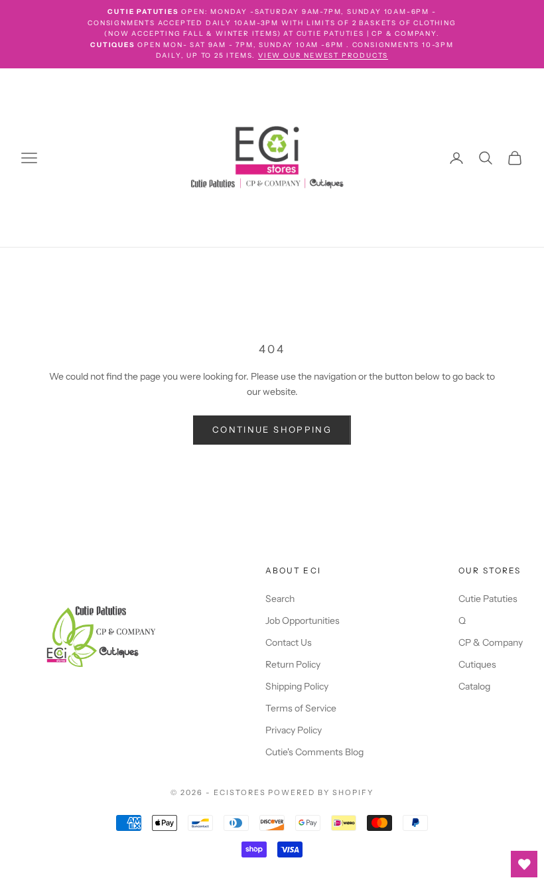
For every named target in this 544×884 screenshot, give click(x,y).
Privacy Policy (293, 730)
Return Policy (292, 664)
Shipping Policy (296, 686)
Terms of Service (300, 708)
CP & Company (490, 642)
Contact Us (288, 642)
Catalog (474, 686)
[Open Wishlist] (524, 864)
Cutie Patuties (487, 599)
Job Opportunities (302, 620)
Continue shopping (272, 429)
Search (280, 599)
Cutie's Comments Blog (314, 752)
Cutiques (477, 664)
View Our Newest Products (323, 55)
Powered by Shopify (321, 792)
